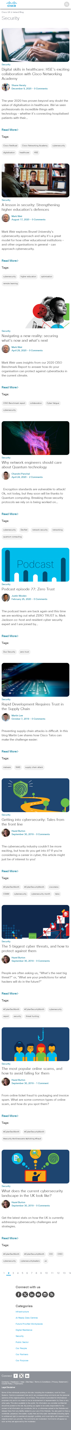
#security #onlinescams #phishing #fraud (22, 1139)
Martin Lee (17, 716)
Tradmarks (18, 1384)
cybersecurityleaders (30, 1261)
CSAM (6, 894)
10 (46, 1273)
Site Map (29, 1382)
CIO (51, 1254)
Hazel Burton (18, 831)
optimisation (46, 277)
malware (7, 767)
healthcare (24, 153)
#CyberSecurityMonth (34, 887)
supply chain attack (34, 767)
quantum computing (12, 537)
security (17, 1016)
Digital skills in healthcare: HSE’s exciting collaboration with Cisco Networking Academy (35, 74)
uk (46, 1261)
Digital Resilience (24, 1330)
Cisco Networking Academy (35, 146)
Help (22, 1382)
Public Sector (22, 1342)
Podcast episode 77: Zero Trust (28, 589)
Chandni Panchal (21, 474)
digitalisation (9, 153)
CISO (60, 1254)
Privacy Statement (59, 1382)
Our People (21, 1348)
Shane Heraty (19, 85)
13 (64, 1273)
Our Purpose (22, 1361)
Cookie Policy (7, 1384)
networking (58, 530)
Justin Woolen (19, 596)
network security (40, 530)
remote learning (10, 284)
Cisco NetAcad (10, 146)
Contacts (5, 1382)
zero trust (24, 652)
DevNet (24, 530)
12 (58, 1273)
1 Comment (42, 1083)
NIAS (18, 767)
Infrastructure (22, 1312)
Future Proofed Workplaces (29, 1324)
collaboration (36, 403)
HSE (36, 153)
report (6, 1016)
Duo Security (9, 652)
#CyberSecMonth (11, 887)
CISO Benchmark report (14, 403)
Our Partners (22, 1354)
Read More (9, 129)
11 (52, 1273)
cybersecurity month (40, 894)
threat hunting (32, 1016)
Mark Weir (17, 216)
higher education (28, 277)
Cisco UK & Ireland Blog (13, 12)
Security (20, 1336)
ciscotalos (53, 887)
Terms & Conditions (43, 1382)
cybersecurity (59, 146)
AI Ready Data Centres (27, 1318)
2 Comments (36, 477)
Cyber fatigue (53, 403)
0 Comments (41, 89)
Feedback (15, 1382)
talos (57, 894)
